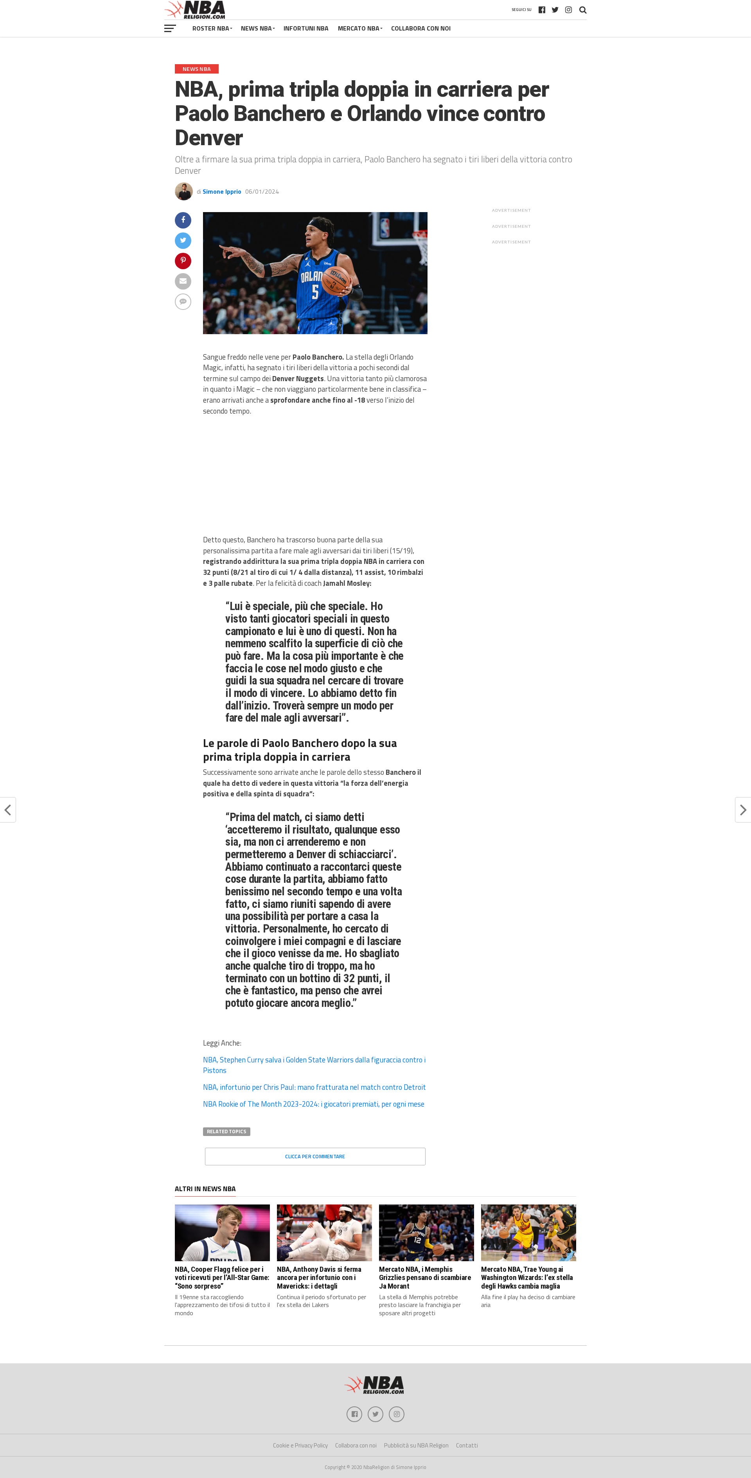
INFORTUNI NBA (306, 28)
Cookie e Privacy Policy (300, 1445)
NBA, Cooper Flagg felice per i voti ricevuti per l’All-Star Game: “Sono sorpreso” (222, 1277)
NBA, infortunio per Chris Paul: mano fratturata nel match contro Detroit (314, 1087)
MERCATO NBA (358, 28)
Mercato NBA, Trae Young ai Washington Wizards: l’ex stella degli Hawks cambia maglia (527, 1277)
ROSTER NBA (210, 28)
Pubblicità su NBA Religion (416, 1445)
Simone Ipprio (222, 191)
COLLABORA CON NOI (421, 28)
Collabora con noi (356, 1445)
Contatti (467, 1445)
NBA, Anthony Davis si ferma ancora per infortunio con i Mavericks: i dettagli (319, 1277)
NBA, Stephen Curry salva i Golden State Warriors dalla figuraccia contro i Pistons (314, 1065)
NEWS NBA (256, 28)
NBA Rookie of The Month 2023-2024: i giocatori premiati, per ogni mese (313, 1103)
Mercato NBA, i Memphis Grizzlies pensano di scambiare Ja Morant (425, 1277)
